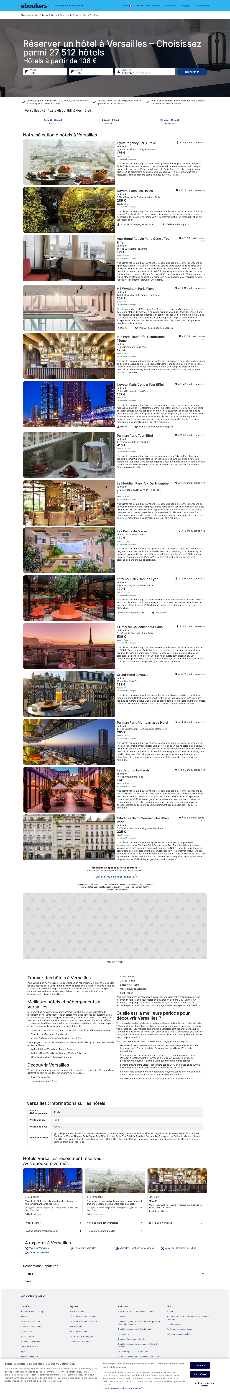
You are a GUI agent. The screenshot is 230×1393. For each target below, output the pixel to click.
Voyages (185, 5)
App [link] (23, 1351)
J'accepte (200, 1365)
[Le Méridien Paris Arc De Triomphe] (115, 503)
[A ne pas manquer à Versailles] (115, 1223)
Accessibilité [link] (123, 1334)
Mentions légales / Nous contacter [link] (133, 1351)
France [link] (54, 15)
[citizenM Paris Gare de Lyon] (115, 598)
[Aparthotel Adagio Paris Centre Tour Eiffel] (115, 259)
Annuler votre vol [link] (174, 1324)
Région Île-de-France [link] (69, 15)
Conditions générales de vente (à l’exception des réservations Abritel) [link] (139, 1322)
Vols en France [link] (76, 1326)
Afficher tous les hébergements (115, 876)
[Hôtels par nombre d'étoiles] (115, 1231)
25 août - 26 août (111, 120)
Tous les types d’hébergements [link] (83, 1336)
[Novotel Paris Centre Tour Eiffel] (115, 405)
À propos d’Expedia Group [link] (32, 1311)
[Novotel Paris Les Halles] (115, 210)
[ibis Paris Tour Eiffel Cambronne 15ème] (115, 356)
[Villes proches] (54, 1223)
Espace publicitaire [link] (29, 1356)
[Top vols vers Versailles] (176, 1223)
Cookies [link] (121, 1316)
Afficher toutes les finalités (204, 1384)
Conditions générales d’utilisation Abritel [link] (135, 1329)
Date (33, 73)
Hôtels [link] (36, 15)
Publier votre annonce (148, 5)
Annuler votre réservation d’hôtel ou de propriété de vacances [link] (189, 1317)
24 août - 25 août (53, 120)
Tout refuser (200, 1374)
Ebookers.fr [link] (26, 15)
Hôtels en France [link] (77, 1311)
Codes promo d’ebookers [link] (80, 1341)
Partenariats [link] (26, 1331)
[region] (115, 1376)
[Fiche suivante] (205, 121)
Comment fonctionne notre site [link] (131, 1339)
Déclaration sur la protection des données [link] (136, 1311)
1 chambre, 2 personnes (136, 73)
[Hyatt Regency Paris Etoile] (115, 162)
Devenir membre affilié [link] (31, 1326)
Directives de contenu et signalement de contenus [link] (140, 1356)
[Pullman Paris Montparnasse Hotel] (115, 742)
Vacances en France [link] (78, 1331)
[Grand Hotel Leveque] (115, 694)
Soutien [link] (170, 1311)
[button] (115, 1273)
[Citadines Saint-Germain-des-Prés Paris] (115, 838)
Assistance (170, 5)
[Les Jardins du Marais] (115, 790)
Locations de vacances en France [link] (84, 1316)
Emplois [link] (24, 1316)
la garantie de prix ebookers (119, 102)
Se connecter (202, 5)
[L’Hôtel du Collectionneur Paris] (115, 646)
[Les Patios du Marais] (115, 550)
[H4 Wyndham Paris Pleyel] (115, 308)
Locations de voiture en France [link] (83, 1321)
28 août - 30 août (169, 120)
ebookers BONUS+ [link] (29, 1346)
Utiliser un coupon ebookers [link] (179, 1334)
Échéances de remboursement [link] (180, 1329)
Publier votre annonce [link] (30, 1321)
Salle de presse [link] (27, 1336)
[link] (47, 1248)
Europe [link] (45, 15)
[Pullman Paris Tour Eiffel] (115, 455)
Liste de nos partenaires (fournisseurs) (122, 1388)
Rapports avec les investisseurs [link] (35, 1341)
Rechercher (192, 71)
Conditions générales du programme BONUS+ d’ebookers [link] (138, 1345)
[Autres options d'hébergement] (54, 1231)
